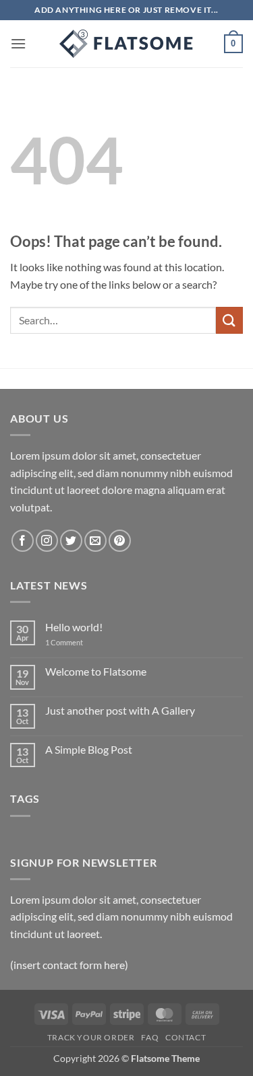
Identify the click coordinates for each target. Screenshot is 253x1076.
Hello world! (74, 626)
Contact (185, 1037)
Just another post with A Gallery (120, 710)
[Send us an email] (95, 541)
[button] (18, 43)
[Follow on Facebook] (22, 541)
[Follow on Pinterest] (120, 541)
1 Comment (74, 642)
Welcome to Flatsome (95, 671)
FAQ (150, 1037)
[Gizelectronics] (126, 44)
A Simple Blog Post (88, 749)
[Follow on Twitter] (71, 541)
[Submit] (229, 320)
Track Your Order (91, 1037)
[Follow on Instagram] (47, 541)
